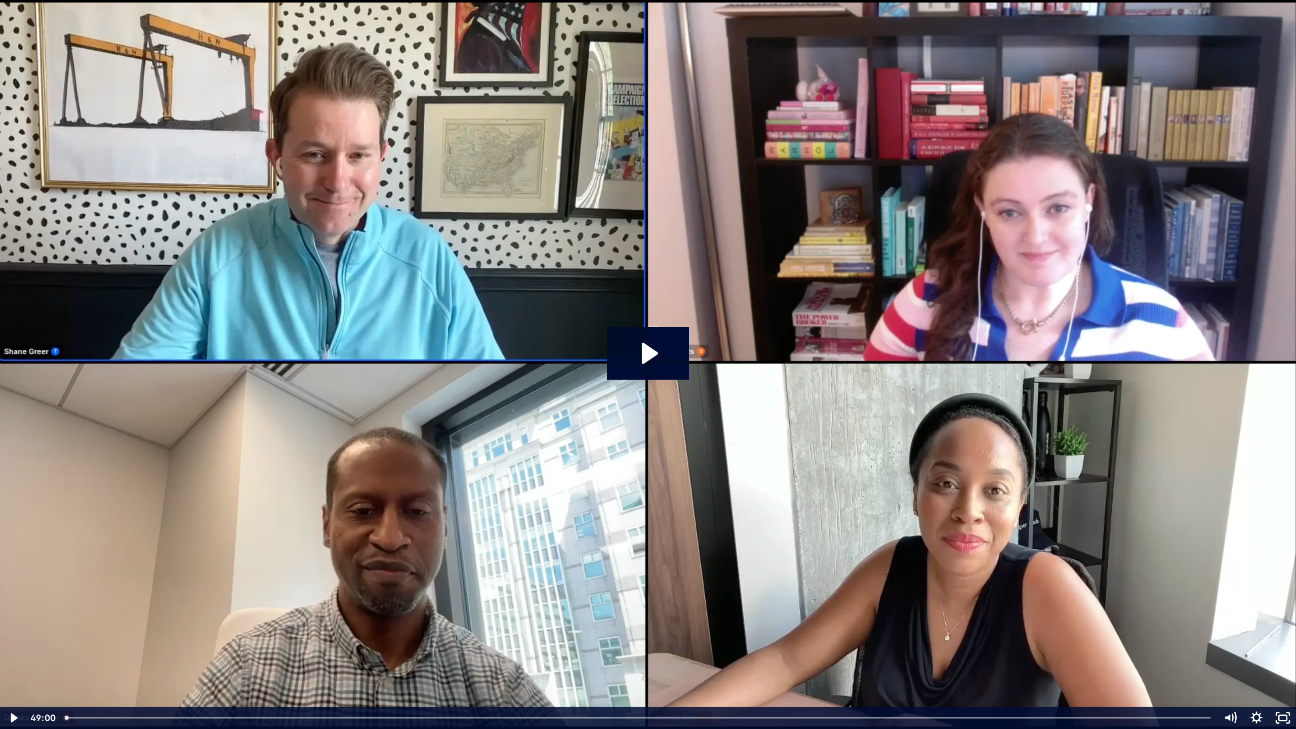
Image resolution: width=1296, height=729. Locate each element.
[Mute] (1230, 718)
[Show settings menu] (1256, 718)
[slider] (638, 718)
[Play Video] (13, 718)
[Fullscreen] (1283, 718)
